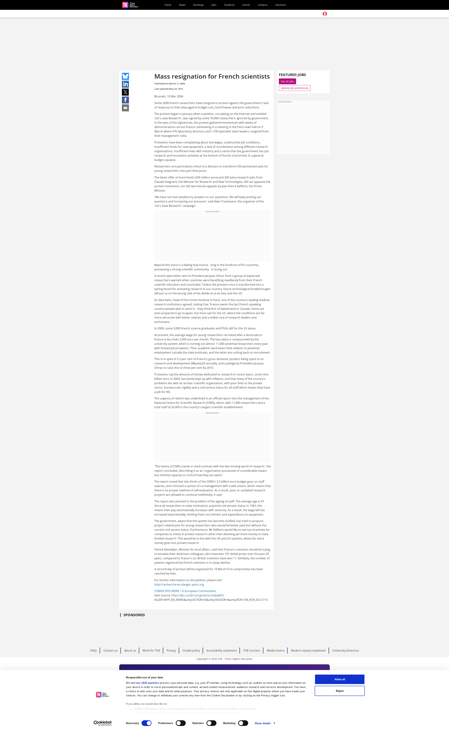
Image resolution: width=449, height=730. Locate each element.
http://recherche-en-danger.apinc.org (179, 584)
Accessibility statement (221, 650)
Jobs (214, 4)
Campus (262, 4)
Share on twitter (125, 92)
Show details (263, 723)
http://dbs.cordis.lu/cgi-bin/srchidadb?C (198, 595)
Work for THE (151, 650)
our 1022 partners (147, 682)
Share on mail (125, 107)
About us (130, 650)
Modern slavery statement (308, 650)
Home (168, 4)
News (182, 4)
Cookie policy (191, 650)
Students (229, 4)
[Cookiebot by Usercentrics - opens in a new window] (102, 723)
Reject (340, 690)
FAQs (93, 650)
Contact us (110, 650)
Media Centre (275, 650)
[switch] (181, 723)
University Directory (345, 650)
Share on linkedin (125, 84)
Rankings (198, 4)
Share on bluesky (125, 76)
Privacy (171, 650)
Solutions (280, 4)
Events (246, 4)
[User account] (325, 14)
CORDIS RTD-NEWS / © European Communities (185, 591)
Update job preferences (295, 88)
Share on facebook (125, 99)
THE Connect (251, 650)
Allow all (339, 679)
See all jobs (287, 81)
